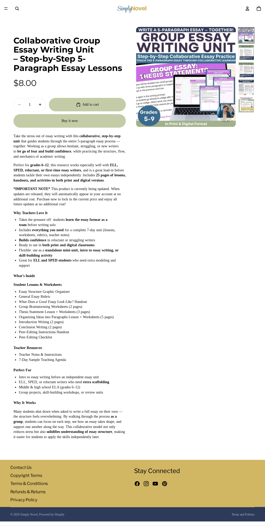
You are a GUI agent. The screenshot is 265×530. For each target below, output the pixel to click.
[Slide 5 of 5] (246, 104)
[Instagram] (146, 484)
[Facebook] (137, 484)
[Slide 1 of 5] (246, 35)
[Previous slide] (142, 77)
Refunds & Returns (28, 491)
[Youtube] (155, 484)
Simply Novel (29, 514)
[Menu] (6, 8)
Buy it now (70, 121)
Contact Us (21, 467)
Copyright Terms (26, 475)
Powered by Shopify (51, 514)
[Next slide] (230, 77)
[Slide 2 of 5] (246, 52)
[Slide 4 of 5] (246, 87)
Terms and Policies (243, 514)
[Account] (247, 8)
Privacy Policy (23, 499)
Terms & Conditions (29, 483)
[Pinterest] (164, 484)
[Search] (17, 8)
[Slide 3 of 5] (246, 70)
